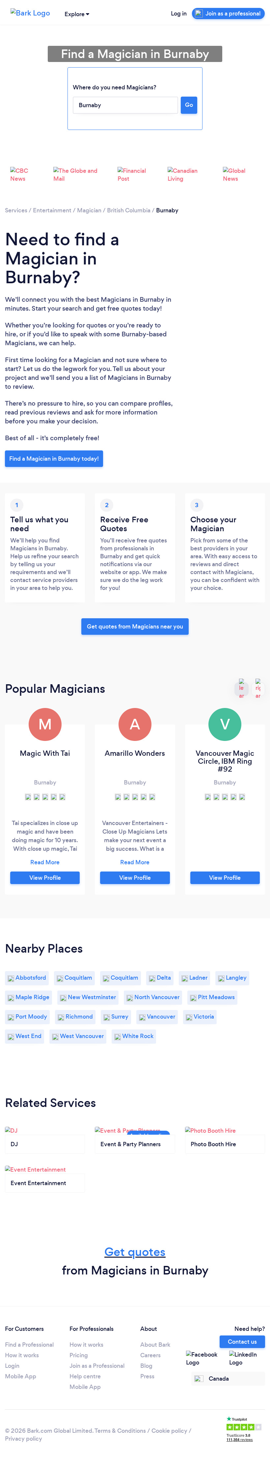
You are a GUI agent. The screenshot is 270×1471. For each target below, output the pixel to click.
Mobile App (20, 1376)
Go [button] (189, 105)
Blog (146, 1366)
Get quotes (135, 1252)
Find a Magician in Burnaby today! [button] (54, 459)
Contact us (242, 1342)
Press (147, 1376)
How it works (22, 1355)
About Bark (155, 1345)
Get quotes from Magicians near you (135, 626)
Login (12, 1366)
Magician (89, 210)
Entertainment (52, 210)
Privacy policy (23, 1439)
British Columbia (128, 210)
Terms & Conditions (120, 1431)
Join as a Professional (96, 1366)
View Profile (45, 878)
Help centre (85, 1376)
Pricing (78, 1355)
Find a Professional (29, 1345)
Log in (179, 13)
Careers (150, 1355)
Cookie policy (169, 1431)
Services (16, 210)
